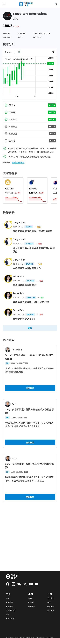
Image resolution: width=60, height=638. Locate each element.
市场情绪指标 (11, 610)
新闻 (7, 614)
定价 (49, 602)
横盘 (38, 226)
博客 (30, 598)
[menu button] (4, 4)
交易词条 (31, 606)
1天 (6, 52)
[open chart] (53, 52)
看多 (42, 297)
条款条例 (50, 610)
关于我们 (50, 598)
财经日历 (9, 602)
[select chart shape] (19, 52)
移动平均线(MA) (18, 162)
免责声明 (50, 606)
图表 (7, 598)
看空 (40, 243)
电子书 (30, 602)
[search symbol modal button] (56, 4)
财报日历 (9, 606)
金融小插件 (10, 618)
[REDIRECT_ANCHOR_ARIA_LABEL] (13, 199)
